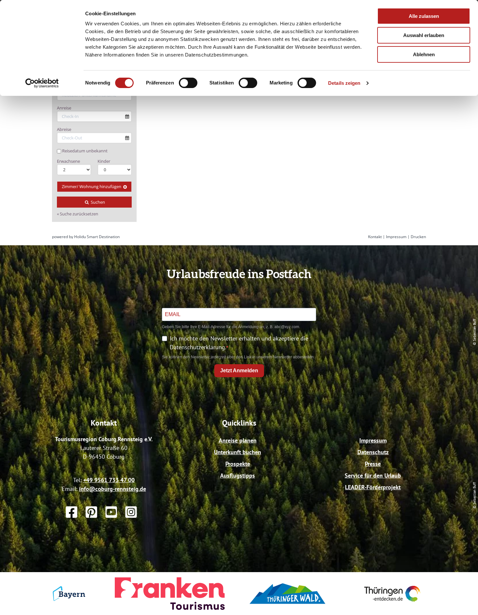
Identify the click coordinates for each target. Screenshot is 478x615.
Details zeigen (344, 83)
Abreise (64, 129)
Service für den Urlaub (373, 475)
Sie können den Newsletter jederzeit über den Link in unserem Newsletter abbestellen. (238, 357)
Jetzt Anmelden (239, 370)
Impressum (396, 236)
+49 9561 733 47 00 (109, 480)
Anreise (64, 108)
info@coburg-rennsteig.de (112, 489)
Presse (373, 464)
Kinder (104, 161)
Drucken (418, 236)
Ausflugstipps (237, 475)
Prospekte (237, 464)
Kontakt (375, 236)
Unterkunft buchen (237, 452)
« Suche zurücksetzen (77, 214)
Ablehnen (424, 54)
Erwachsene (68, 161)
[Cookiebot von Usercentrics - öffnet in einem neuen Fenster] (42, 83)
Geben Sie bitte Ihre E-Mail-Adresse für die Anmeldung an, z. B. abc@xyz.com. (231, 327)
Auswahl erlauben (423, 35)
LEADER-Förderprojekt (373, 487)
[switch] (188, 83)
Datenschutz (373, 452)
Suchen (97, 202)
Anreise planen (238, 440)
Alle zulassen (424, 16)
